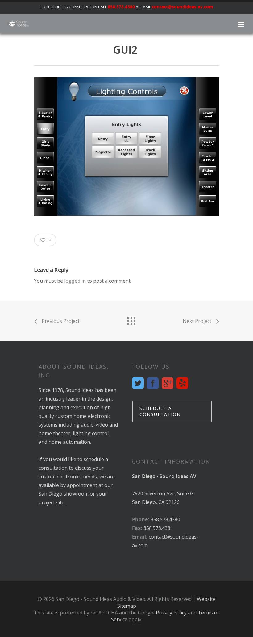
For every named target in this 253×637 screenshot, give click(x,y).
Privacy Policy (171, 612)
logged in (75, 280)
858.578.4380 (121, 7)
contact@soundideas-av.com (182, 7)
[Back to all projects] (131, 319)
